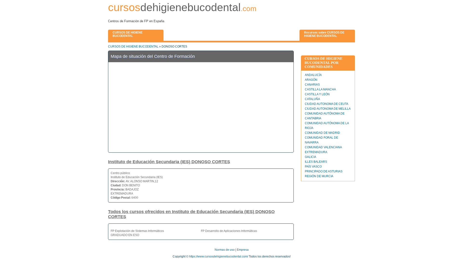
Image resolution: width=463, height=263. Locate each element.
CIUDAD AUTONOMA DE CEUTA (326, 104)
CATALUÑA (312, 99)
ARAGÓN (311, 79)
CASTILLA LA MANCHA (320, 89)
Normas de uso (225, 249)
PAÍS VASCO (313, 166)
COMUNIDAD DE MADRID (322, 133)
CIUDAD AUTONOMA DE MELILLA (328, 108)
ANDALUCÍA (313, 75)
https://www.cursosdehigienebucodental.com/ (218, 256)
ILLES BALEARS (316, 161)
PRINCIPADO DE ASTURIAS (323, 171)
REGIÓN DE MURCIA (319, 176)
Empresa (243, 249)
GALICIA (310, 157)
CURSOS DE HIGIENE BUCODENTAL (133, 46)
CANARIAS (312, 84)
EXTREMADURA (316, 152)
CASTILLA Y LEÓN (317, 94)
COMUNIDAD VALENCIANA (323, 147)
